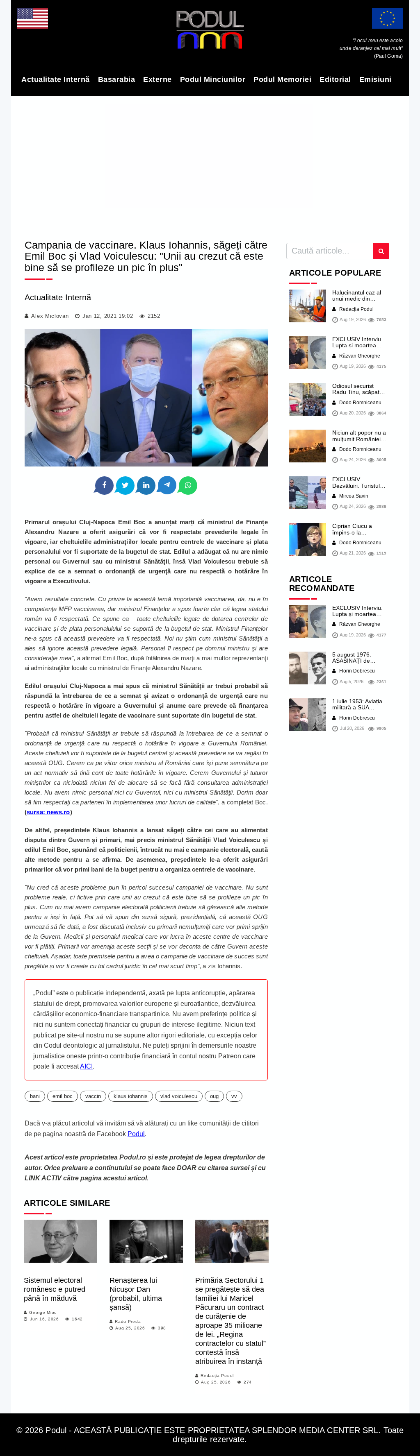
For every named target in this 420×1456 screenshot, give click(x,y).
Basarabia (116, 79)
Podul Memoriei (282, 79)
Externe (157, 79)
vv (234, 1096)
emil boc (62, 1096)
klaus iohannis (131, 1096)
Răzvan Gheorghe (359, 356)
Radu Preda (128, 1321)
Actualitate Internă (55, 79)
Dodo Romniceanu (359, 402)
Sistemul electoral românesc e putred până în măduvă (54, 1289)
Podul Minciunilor (213, 79)
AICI (86, 1066)
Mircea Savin (353, 496)
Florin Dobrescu (356, 671)
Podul (136, 1133)
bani (35, 1096)
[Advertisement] (210, 165)
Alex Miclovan (49, 316)
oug (214, 1096)
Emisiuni (375, 79)
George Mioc (43, 1312)
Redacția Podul (217, 1375)
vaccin (93, 1096)
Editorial (335, 79)
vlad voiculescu (178, 1096)
